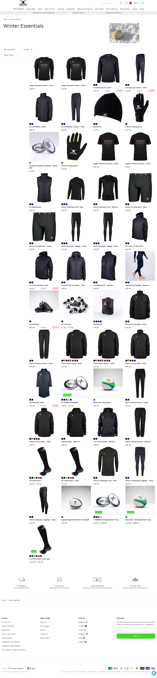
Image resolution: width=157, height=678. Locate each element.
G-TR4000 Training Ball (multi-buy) (106, 520)
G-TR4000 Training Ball (69, 402)
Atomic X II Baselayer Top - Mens (105, 480)
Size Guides (6, 630)
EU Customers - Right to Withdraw (13, 650)
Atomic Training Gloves (69, 166)
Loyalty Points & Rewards (113, 13)
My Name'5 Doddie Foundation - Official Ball (43, 167)
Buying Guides (7, 638)
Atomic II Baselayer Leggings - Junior (42, 520)
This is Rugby (44, 626)
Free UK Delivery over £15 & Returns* (43, 13)
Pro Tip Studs (66, 324)
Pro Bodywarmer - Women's (103, 285)
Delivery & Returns (8, 626)
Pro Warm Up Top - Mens (102, 87)
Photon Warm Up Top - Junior (103, 363)
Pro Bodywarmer (35, 207)
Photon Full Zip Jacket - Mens (135, 324)
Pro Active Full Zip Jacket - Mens (73, 285)
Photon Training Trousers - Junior (41, 363)
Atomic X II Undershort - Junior (40, 246)
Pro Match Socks (35, 480)
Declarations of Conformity (11, 642)
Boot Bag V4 (97, 324)
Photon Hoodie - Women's (70, 441)
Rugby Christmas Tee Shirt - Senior (105, 163)
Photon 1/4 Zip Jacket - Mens (135, 363)
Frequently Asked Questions (11, 646)
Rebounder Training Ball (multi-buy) (138, 520)
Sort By (26, 49)
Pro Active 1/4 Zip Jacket (134, 246)
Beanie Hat (97, 127)
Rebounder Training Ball (101, 402)
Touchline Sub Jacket (36, 402)
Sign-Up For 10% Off (78, 13)
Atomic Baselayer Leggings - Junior (74, 246)
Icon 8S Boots (34, 324)
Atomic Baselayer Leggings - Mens (105, 246)
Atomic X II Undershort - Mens (136, 207)
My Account (6, 622)
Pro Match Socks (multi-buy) (39, 559)
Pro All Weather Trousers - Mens (72, 127)
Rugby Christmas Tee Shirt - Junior (137, 163)
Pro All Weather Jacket (37, 127)
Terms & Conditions (79, 671)
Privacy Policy (67, 671)
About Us (43, 622)
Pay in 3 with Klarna (9, 634)
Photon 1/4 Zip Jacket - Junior (40, 441)
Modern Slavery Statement (131, 671)
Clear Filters (8, 55)
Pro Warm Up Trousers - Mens (136, 87)
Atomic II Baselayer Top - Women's (105, 207)
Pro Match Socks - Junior (70, 480)
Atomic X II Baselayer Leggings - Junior (139, 480)
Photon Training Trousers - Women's (138, 441)
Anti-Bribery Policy (148, 671)
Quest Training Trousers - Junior (136, 402)
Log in (136, 3)
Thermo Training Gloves (133, 127)
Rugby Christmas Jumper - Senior (73, 85)
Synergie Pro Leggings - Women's (137, 285)
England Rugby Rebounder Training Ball (75, 520)
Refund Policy (92, 671)
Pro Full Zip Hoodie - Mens (38, 285)
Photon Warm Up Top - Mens (71, 363)
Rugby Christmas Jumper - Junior (41, 85)
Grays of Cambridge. (13, 671)
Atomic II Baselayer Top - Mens (72, 207)
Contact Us (44, 634)
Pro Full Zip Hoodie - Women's (104, 441)
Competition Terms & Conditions (110, 671)
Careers (42, 630)
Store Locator (44, 638)
